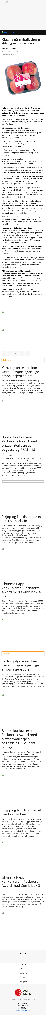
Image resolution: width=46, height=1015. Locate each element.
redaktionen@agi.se (23, 1010)
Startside (23, 964)
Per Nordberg (11, 48)
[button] (38, 32)
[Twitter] (25, 954)
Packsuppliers (23, 982)
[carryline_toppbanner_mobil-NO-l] (23, 2)
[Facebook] (21, 954)
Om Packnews (23, 969)
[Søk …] (42, 32)
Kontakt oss (23, 973)
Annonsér (23, 977)
